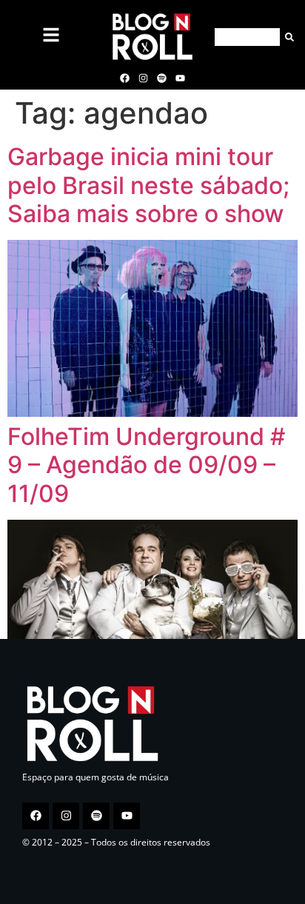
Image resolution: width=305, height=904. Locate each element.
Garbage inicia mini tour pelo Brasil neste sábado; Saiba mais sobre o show (148, 185)
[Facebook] (124, 77)
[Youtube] (180, 77)
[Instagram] (143, 77)
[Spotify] (162, 77)
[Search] (287, 37)
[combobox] (247, 37)
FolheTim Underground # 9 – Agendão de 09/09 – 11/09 (146, 465)
